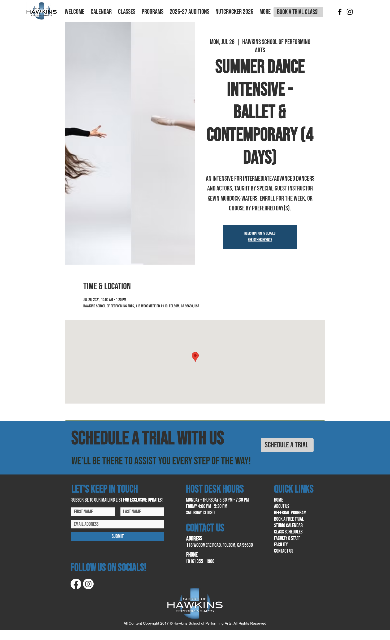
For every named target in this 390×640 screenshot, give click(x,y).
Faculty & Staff (287, 538)
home (278, 500)
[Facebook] (340, 12)
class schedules (288, 532)
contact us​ (283, 551)
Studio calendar (288, 525)
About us (281, 506)
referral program (290, 513)
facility (281, 544)
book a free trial (289, 519)
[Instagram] (350, 12)
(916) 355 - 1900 (200, 561)
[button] (75, 12)
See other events (260, 239)
